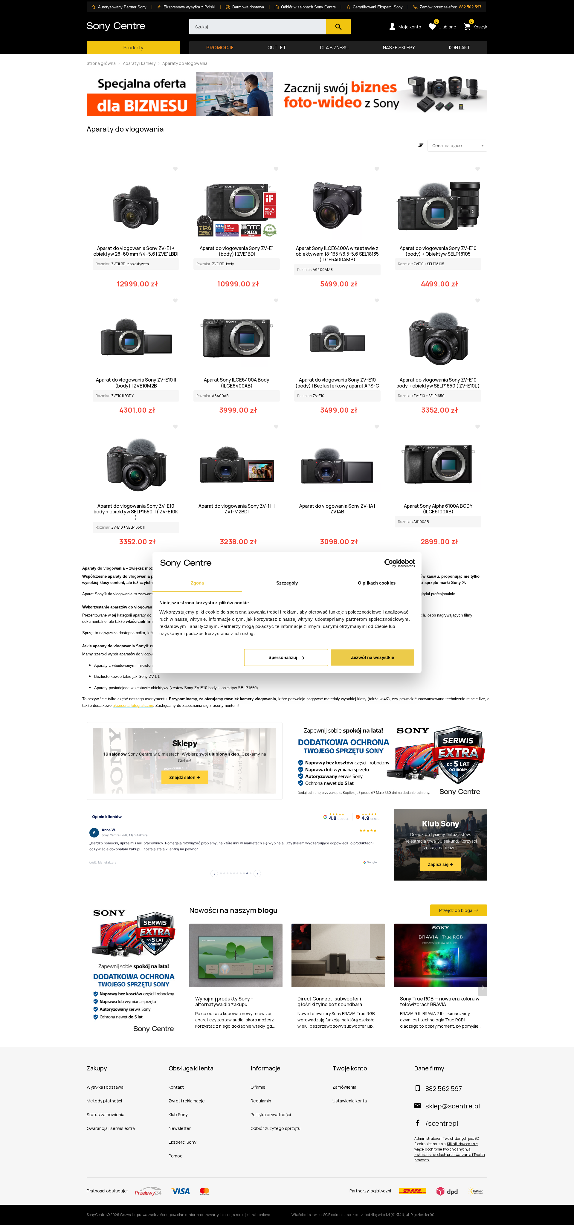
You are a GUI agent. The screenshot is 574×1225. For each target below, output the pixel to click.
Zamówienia (344, 1087)
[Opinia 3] (226, 873)
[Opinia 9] (247, 873)
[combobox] (457, 146)
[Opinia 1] (219, 873)
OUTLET (277, 47)
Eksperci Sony (182, 1142)
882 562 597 (443, 1088)
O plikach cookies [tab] (377, 582)
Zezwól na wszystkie (372, 657)
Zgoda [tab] (197, 582)
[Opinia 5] (232, 873)
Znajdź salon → (184, 777)
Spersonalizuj (282, 657)
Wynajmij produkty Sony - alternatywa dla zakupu (224, 1001)
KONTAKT (459, 47)
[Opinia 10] (252, 873)
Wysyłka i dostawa (105, 1087)
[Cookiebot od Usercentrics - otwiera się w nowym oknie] (389, 563)
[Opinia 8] (242, 873)
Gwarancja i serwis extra (111, 1128)
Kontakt (176, 1087)
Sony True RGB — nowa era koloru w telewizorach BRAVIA (439, 1001)
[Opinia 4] (229, 873)
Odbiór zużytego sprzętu (275, 1128)
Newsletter (180, 1128)
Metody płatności (104, 1101)
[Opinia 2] (223, 873)
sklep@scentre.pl (452, 1106)
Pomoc (175, 1156)
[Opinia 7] (239, 873)
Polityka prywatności (271, 1114)
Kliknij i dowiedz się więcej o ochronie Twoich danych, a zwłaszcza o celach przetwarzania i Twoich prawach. (449, 1152)
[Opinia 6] (236, 873)
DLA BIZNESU (334, 47)
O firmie (258, 1087)
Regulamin (261, 1101)
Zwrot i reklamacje (187, 1101)
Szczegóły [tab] (287, 582)
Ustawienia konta (349, 1101)
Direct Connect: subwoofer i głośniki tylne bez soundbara (329, 1001)
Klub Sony (178, 1114)
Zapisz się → (440, 864)
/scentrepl (441, 1123)
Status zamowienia (105, 1114)
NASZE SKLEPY (399, 47)
